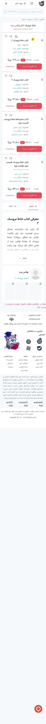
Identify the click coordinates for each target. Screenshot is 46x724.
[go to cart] (31, 3)
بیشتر (24, 258)
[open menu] (6, 4)
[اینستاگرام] (28, 341)
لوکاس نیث (15, 25)
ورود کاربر (18, 3)
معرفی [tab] (31, 206)
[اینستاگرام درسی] (39, 341)
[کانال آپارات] (28, 348)
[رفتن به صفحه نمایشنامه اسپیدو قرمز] (35, 291)
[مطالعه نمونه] (16, 36)
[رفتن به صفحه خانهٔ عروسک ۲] (7, 291)
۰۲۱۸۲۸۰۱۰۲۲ (34, 319)
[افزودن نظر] (10, 36)
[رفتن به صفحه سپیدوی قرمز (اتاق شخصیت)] (21, 291)
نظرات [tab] (11, 206)
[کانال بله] (39, 348)
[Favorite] (6, 36)
